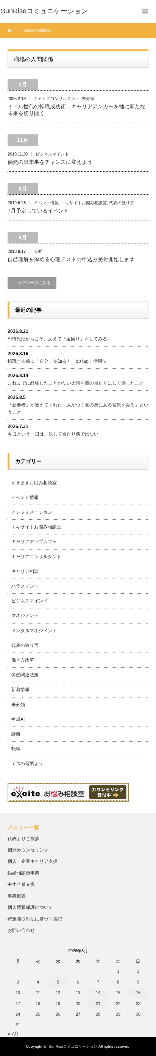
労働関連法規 (25, 674)
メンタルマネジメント (34, 630)
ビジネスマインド (52, 154)
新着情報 (20, 689)
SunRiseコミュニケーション (72, 1046)
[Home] (10, 31)
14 (98, 992)
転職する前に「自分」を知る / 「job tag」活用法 (57, 361)
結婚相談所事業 (23, 873)
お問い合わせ (21, 930)
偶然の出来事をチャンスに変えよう (50, 162)
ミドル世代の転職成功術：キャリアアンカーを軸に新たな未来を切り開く (76, 109)
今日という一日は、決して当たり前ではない (53, 434)
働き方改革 (22, 660)
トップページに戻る (32, 282)
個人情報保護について (30, 907)
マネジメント (25, 615)
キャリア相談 (25, 571)
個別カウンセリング (28, 850)
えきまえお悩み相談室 (34, 482)
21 (98, 1003)
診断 (38, 251)
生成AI (18, 719)
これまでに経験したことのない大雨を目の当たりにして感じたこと (76, 383)
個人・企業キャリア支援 (33, 861)
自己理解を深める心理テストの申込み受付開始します (71, 259)
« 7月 (13, 1033)
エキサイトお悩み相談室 (84, 202)
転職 (15, 748)
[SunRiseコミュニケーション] (44, 11)
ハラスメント (25, 586)
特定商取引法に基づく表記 (35, 919)
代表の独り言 (121, 202)
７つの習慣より (27, 763)
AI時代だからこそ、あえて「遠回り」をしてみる (57, 339)
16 (138, 992)
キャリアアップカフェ (34, 541)
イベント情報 (46, 202)
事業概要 (17, 896)
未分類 (88, 98)
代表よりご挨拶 (23, 838)
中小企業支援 (21, 884)
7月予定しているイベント (38, 211)
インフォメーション (31, 512)
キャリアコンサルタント (57, 98)
